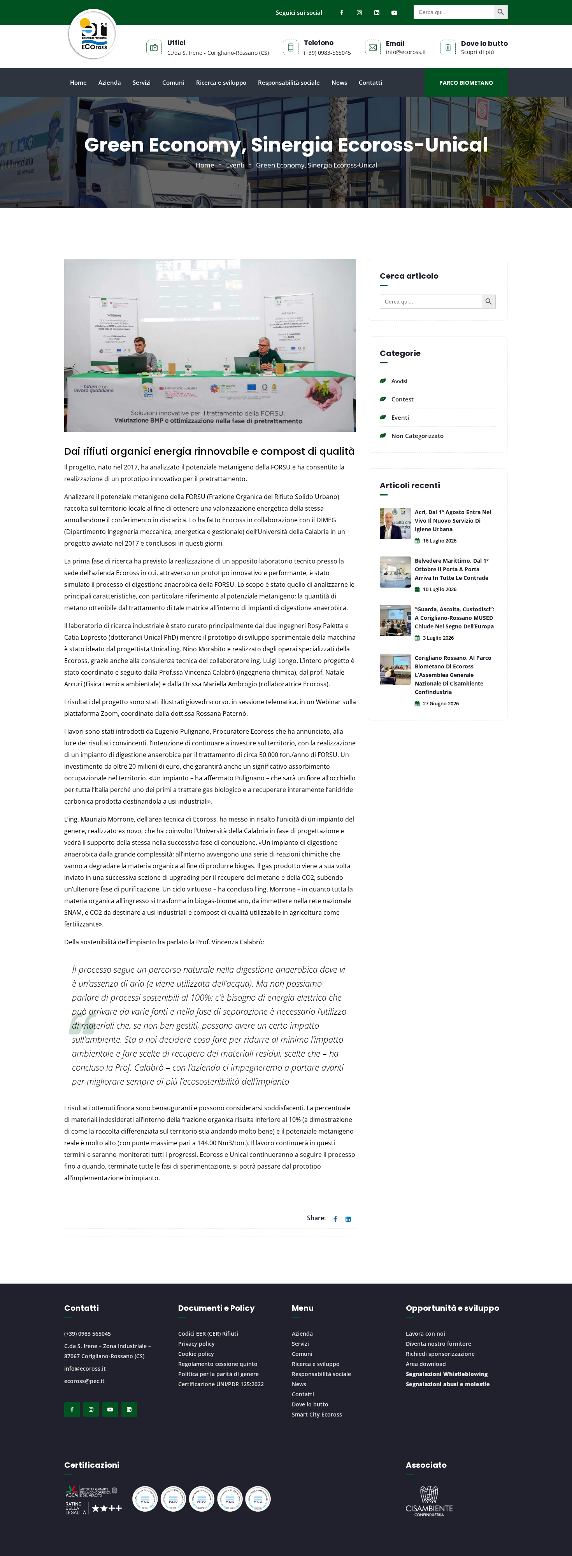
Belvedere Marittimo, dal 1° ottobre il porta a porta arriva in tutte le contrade (452, 569)
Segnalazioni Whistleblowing (447, 1374)
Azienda (109, 82)
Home (78, 82)
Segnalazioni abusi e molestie (448, 1384)
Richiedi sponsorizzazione (440, 1353)
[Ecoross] (92, 46)
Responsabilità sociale (289, 82)
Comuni (173, 82)
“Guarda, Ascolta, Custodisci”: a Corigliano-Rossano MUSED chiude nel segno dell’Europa (454, 617)
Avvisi (399, 381)
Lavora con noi (425, 1333)
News (339, 82)
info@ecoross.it (85, 1368)
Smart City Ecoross (317, 1414)
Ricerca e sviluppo (221, 82)
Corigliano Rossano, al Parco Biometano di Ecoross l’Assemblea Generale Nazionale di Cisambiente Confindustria (453, 675)
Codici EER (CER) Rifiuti (208, 1333)
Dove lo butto (310, 1404)
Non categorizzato (417, 436)
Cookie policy (196, 1353)
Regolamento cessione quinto (218, 1364)
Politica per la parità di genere (218, 1374)
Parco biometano (466, 82)
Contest (402, 399)
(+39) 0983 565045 (87, 1333)
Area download (426, 1364)
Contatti (370, 82)
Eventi (235, 164)
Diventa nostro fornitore (438, 1343)
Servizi (142, 82)
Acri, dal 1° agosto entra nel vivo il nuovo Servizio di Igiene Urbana (453, 520)
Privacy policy (196, 1343)
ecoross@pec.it (84, 1381)
